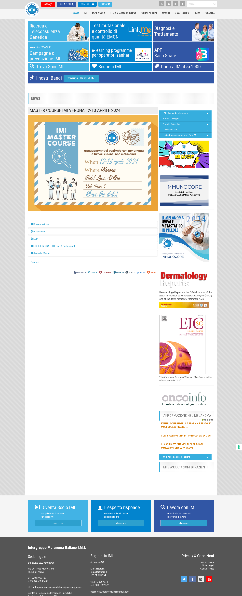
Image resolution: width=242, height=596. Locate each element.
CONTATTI (86, 4)
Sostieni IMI (109, 66)
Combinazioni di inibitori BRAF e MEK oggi (186, 435)
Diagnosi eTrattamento (166, 31)
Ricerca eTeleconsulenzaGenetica (45, 31)
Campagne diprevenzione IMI (45, 56)
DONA (104, 4)
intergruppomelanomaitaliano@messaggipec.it (57, 587)
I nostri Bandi (49, 78)
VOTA (47, 4)
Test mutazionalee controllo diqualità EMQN (108, 31)
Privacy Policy (207, 562)
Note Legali (208, 565)
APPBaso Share (165, 53)
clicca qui (58, 523)
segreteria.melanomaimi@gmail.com (110, 591)
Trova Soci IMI (49, 66)
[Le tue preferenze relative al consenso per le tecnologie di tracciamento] (239, 447)
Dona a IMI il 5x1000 (181, 66)
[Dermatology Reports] (184, 279)
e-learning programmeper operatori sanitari (112, 53)
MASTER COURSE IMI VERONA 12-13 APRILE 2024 (75, 110)
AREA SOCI (65, 4)
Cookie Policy (207, 568)
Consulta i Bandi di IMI (81, 78)
